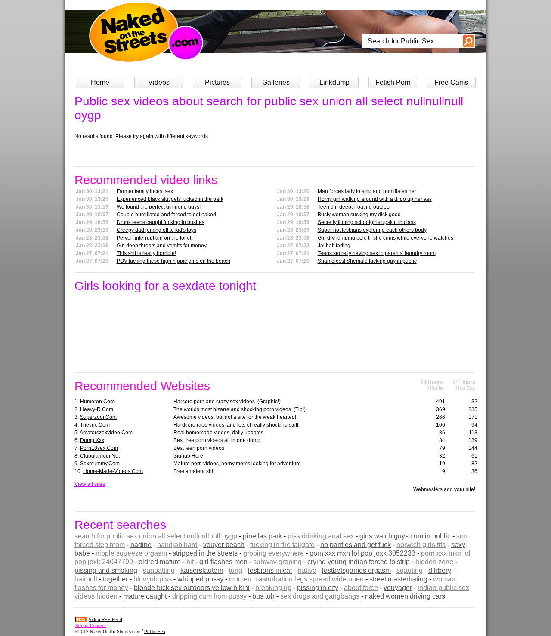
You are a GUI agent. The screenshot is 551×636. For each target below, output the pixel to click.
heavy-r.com (96, 409)
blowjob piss (152, 579)
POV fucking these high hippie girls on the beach (173, 261)
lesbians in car (270, 570)
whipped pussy (200, 579)
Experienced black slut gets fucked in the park (170, 199)
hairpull (85, 579)
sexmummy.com (100, 464)
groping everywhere (273, 553)
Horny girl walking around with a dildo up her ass (375, 199)
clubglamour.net (100, 456)
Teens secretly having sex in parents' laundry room (377, 253)
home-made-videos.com (113, 471)
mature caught (145, 596)
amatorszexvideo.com (106, 433)
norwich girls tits (421, 544)
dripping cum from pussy (209, 596)
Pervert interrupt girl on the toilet (154, 238)
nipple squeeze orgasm (131, 553)
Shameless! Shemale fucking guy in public (367, 261)
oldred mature (160, 561)
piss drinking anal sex (321, 536)
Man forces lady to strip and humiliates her (367, 191)
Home (100, 82)
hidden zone (434, 561)
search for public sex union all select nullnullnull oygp (155, 536)
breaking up (273, 587)
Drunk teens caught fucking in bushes (160, 222)
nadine (141, 544)
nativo (307, 570)
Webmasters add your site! (444, 489)
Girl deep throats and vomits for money (162, 246)
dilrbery (439, 570)
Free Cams (451, 82)
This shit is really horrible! (146, 253)
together (115, 579)
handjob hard (177, 544)
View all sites (89, 484)
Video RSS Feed (105, 619)
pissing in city (317, 587)
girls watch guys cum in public (405, 536)
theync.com (95, 425)
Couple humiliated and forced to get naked (166, 215)
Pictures (217, 82)
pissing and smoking (105, 570)
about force (361, 587)
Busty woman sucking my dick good (359, 215)
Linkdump (334, 82)
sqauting (409, 570)
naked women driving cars (405, 596)
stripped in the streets (205, 553)
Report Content (90, 625)
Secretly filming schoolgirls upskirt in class (367, 222)
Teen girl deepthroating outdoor (354, 207)
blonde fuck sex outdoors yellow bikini (192, 587)
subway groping (277, 561)
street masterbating (398, 579)
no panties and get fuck (355, 544)
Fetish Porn (393, 82)
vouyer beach (224, 544)
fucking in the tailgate (282, 544)
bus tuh (263, 596)
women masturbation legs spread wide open (296, 579)
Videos (159, 82)
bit (190, 561)
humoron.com (97, 402)
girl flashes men (223, 561)
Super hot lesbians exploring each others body (372, 230)
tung (235, 570)
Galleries (276, 82)
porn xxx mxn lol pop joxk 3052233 (362, 553)
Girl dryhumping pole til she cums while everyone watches (385, 238)
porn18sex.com (99, 448)
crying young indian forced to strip (358, 561)
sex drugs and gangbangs (319, 596)
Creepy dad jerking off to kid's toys (156, 230)
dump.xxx (92, 440)
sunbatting (159, 570)
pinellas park (262, 536)
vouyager (398, 587)
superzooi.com (98, 417)
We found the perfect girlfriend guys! (159, 207)
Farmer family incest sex (145, 191)
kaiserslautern (201, 570)
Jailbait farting (334, 246)
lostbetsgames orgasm (356, 570)
